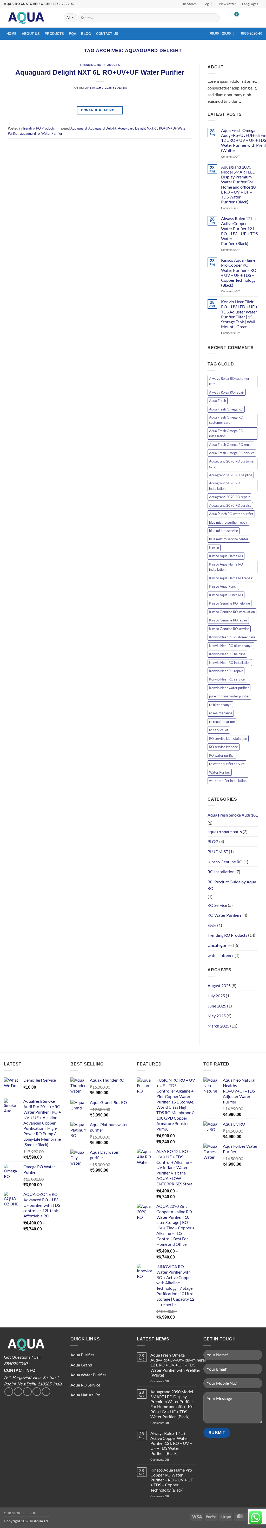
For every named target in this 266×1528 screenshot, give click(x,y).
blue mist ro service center (228, 539)
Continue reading (99, 110)
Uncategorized (221, 945)
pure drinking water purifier (229, 696)
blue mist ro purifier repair (228, 522)
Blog (205, 4)
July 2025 (216, 995)
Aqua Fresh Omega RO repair (231, 444)
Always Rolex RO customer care (229, 381)
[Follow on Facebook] (8, 1391)
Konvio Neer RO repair (226, 671)
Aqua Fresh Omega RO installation (226, 433)
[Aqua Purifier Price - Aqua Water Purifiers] (30, 18)
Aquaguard (78, 128)
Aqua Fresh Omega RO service (232, 453)
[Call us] (36, 1391)
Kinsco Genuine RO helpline (229, 603)
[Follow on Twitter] (18, 1391)
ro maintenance (220, 713)
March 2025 (218, 1025)
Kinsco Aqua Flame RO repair (230, 578)
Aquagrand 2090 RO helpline (230, 475)
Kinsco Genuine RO (225, 861)
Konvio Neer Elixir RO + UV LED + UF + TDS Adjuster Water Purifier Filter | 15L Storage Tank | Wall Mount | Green (239, 314)
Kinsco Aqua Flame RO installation (226, 567)
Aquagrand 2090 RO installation (224, 485)
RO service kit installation (228, 738)
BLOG (213, 841)
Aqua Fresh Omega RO (226, 409)
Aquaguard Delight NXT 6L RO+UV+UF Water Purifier (99, 72)
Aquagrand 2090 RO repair (229, 497)
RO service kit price (223, 747)
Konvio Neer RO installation (229, 662)
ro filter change (220, 705)
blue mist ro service (223, 531)
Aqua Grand (81, 1364)
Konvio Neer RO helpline (227, 654)
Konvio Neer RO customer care (232, 637)
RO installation (221, 871)
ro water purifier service (227, 764)
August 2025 (219, 985)
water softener (221, 955)
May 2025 (217, 1015)
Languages (250, 4)
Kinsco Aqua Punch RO (226, 595)
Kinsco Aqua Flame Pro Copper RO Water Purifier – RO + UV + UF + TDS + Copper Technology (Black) (238, 272)
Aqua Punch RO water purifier (231, 514)
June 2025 (217, 1005)
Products (54, 34)
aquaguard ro (30, 133)
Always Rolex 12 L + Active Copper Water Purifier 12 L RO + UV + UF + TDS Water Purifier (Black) (239, 231)
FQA (72, 34)
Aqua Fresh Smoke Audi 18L (233, 814)
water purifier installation (228, 781)
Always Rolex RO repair (226, 392)
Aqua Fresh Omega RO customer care (226, 420)
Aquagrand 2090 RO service (230, 505)
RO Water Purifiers (225, 915)
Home (11, 34)
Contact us (107, 34)
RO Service (217, 905)
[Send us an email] (27, 1391)
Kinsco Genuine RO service (229, 629)
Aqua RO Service (85, 1384)
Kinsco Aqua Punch (223, 586)
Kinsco (214, 547)
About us (31, 34)
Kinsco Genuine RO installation (232, 612)
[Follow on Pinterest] (46, 1391)
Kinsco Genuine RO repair (228, 620)
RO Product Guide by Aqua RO (232, 885)
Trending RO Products (100, 64)
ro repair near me (222, 722)
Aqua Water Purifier (88, 1374)
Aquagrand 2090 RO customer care (232, 463)
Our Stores (189, 4)
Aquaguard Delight (102, 128)
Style (212, 925)
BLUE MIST (218, 851)
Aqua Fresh (217, 401)
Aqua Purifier (82, 1354)
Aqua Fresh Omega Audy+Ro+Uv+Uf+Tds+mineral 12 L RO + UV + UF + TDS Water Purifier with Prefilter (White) (178, 1364)
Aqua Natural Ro (85, 1394)
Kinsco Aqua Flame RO (226, 556)
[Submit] (214, 17)
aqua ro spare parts (225, 831)
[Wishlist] (234, 17)
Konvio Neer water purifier (229, 688)
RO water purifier (222, 755)
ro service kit (218, 730)
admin (122, 87)
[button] (225, 4)
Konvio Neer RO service (227, 679)
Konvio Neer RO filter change (230, 646)
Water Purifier (51, 133)
